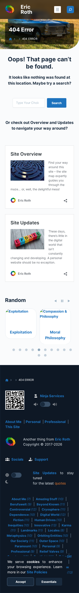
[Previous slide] (55, 301)
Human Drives (48, 520)
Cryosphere (53, 509)
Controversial (23, 509)
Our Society (22, 541)
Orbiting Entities (52, 536)
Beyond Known (51, 504)
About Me (13, 422)
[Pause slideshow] (62, 301)
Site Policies (37, 572)
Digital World (53, 515)
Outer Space (51, 541)
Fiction (21, 520)
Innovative (45, 525)
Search (57, 103)
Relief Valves (52, 551)
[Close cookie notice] (69, 554)
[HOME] (10, 39)
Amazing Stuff (49, 499)
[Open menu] (57, 9)
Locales (56, 530)
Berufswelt (20, 504)
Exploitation (21, 332)
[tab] (14, 350)
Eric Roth (26, 9)
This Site (12, 427)
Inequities (18, 525)
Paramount (26, 546)
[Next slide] (69, 301)
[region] (39, 333)
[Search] (70, 9)
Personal (33, 422)
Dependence (22, 515)
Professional (55, 422)
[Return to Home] (10, 442)
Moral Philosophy (55, 335)
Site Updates (45, 473)
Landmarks (32, 530)
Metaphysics (19, 536)
